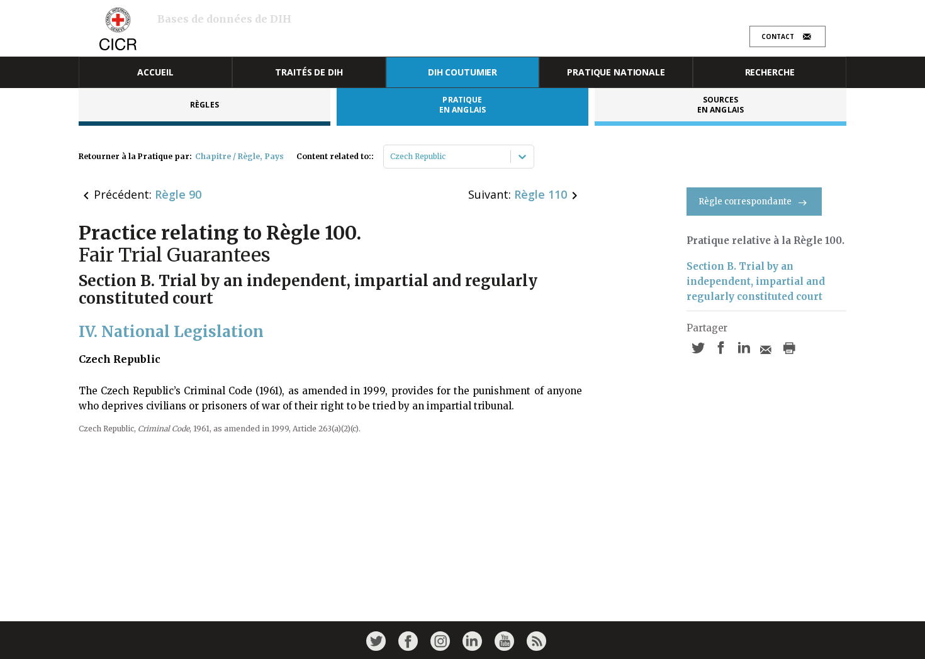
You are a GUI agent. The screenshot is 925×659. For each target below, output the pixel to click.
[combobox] (391, 156)
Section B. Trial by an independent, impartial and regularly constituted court (756, 281)
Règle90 (178, 194)
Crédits (745, 17)
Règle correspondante (745, 201)
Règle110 (540, 194)
